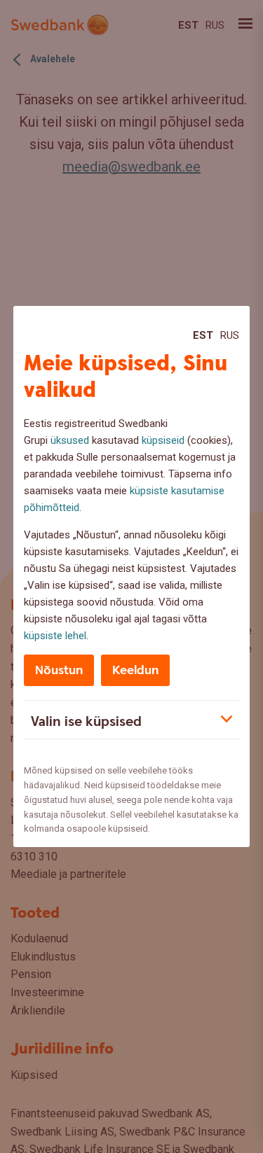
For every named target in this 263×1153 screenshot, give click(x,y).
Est (203, 335)
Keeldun (135, 670)
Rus (229, 335)
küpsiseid (163, 440)
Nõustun (59, 670)
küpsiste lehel (55, 635)
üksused (69, 440)
